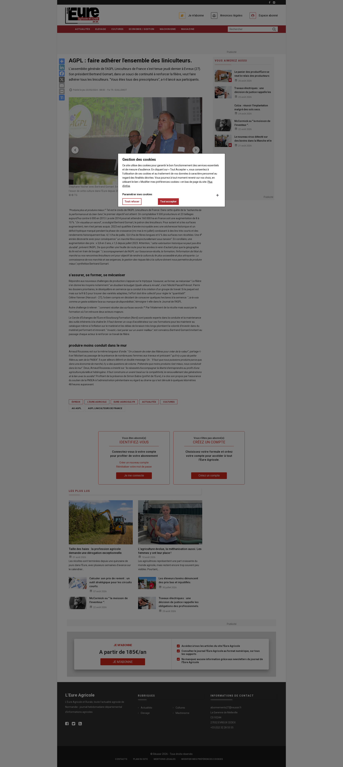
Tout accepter (168, 201)
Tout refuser (132, 201)
